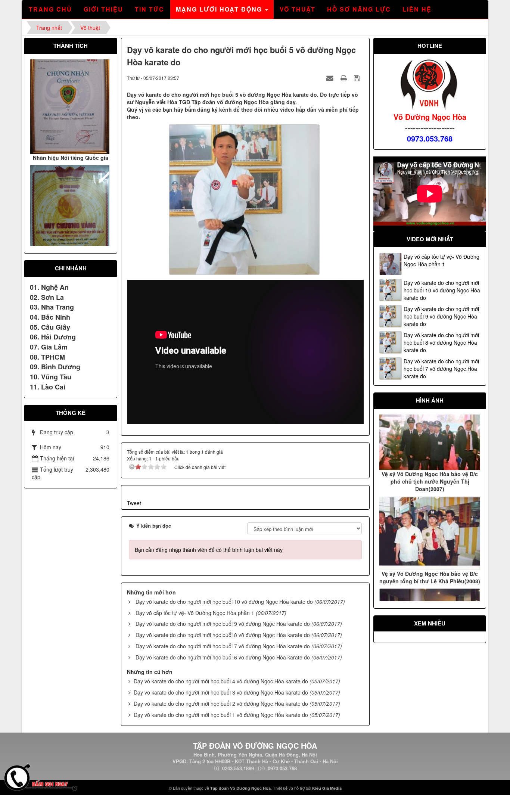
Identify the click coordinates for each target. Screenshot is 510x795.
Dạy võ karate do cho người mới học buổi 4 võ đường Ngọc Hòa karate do (221, 681)
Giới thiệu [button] (103, 9)
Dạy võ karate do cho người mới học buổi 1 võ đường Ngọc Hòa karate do (221, 714)
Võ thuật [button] (297, 9)
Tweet (134, 503)
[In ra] (344, 77)
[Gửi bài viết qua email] (330, 77)
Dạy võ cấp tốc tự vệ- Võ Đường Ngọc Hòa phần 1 (195, 613)
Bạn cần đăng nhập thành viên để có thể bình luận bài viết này (209, 549)
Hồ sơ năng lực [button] (359, 9)
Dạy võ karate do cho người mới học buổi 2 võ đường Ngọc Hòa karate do (221, 703)
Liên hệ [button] (417, 9)
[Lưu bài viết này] (358, 77)
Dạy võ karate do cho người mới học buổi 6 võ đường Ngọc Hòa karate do (223, 657)
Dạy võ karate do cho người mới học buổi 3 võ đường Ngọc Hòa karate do (221, 692)
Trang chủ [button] (50, 9)
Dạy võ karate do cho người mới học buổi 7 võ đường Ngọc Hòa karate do (223, 646)
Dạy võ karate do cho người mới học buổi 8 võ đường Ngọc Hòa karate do (223, 635)
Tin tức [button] (149, 9)
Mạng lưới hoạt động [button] (220, 9)
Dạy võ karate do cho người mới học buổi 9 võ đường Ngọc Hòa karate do (223, 623)
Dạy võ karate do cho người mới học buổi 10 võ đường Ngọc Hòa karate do (224, 601)
